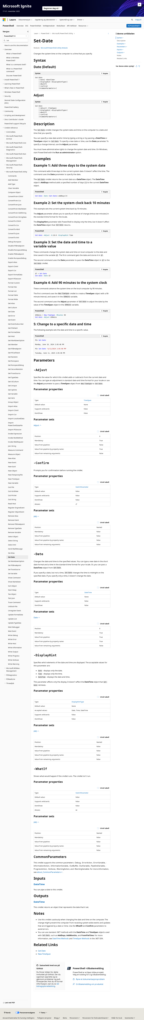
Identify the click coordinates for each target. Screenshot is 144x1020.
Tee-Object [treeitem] (12, 594)
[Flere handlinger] (108, 33)
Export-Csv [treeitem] (12, 270)
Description (121, 41)
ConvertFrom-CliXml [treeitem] (15, 196)
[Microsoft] (4, 19)
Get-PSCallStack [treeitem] (14, 353)
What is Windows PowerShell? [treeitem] (12, 59)
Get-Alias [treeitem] (11, 303)
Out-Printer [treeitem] (12, 495)
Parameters (121, 47)
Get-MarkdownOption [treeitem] (16, 340)
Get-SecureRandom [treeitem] (15, 369)
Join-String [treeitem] (12, 446)
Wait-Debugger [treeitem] (14, 627)
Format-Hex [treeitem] (12, 287)
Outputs (120, 53)
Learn (36, 33)
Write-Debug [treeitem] (13, 635)
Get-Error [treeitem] (11, 316)
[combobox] (15, 36)
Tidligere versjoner (44, 1018)
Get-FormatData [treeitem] (14, 332)
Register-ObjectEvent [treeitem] (16, 512)
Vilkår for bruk (116, 1018)
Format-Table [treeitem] (13, 295)
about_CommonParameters (49, 872)
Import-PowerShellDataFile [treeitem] (15, 424)
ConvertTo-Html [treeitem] (14, 229)
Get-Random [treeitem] (13, 357)
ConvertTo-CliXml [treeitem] (14, 221)
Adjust (36, 425)
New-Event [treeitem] (12, 462)
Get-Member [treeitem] (13, 344)
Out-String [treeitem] (12, 499)
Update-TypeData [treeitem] (14, 623)
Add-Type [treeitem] (11, 184)
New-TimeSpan (44, 954)
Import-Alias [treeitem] (12, 406)
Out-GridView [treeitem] (13, 491)
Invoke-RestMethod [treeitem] (15, 438)
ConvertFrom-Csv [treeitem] (14, 200)
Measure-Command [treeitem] (15, 450)
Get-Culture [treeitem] (12, 307)
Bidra (65, 1018)
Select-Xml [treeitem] (12, 545)
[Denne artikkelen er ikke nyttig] (139, 66)
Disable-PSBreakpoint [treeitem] (16, 246)
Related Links (122, 58)
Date (36, 617)
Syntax (119, 38)
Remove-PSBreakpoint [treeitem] (16, 524)
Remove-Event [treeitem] (13, 520)
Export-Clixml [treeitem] (13, 266)
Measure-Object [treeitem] (14, 454)
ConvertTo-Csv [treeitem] (13, 225)
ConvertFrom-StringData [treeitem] (17, 217)
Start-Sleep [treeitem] (12, 590)
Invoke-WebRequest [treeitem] (15, 442)
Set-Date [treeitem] (11, 557)
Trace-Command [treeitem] (14, 602)
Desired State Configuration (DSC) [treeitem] (14, 101)
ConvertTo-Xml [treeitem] (13, 237)
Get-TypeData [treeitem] (13, 377)
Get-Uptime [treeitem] (12, 390)
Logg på (138, 19)
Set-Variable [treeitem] (12, 573)
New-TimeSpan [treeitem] (13, 479)
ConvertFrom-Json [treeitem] (14, 205)
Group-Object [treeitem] (13, 402)
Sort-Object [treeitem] (12, 586)
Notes (119, 55)
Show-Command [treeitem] (14, 578)
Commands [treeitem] (12, 176)
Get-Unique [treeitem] (12, 386)
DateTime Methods (60, 938)
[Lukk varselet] (139, 4)
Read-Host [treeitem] (12, 504)
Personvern (74, 1018)
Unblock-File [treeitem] (12, 606)
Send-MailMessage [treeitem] (15, 549)
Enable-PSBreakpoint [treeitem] (16, 254)
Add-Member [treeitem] (13, 180)
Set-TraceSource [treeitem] (14, 569)
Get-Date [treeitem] (11, 312)
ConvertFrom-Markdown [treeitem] (17, 209)
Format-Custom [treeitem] (14, 283)
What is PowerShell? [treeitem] (13, 54)
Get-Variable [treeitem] (12, 394)
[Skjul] (28, 31)
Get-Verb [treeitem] (11, 398)
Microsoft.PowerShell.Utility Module (54, 48)
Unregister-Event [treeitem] (14, 611)
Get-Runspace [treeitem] (13, 361)
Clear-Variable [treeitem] (13, 188)
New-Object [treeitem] (12, 471)
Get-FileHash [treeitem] (13, 328)
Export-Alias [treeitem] (12, 262)
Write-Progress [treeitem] (13, 656)
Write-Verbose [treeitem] (13, 660)
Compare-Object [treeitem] (14, 192)
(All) (35, 516)
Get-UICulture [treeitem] (13, 381)
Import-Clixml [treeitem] (13, 410)
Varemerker (129, 1018)
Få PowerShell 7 (134, 26)
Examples (120, 44)
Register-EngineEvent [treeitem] (16, 508)
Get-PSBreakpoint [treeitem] (14, 349)
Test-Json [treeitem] (11, 598)
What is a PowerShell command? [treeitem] (14, 70)
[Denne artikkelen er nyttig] (136, 66)
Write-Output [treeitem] (13, 652)
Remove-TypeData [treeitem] (15, 528)
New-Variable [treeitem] (13, 483)
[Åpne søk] (132, 20)
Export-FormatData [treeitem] (15, 275)
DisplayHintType (78, 702)
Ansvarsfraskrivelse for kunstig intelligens (18, 1018)
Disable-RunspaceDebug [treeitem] (17, 250)
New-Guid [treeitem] (12, 466)
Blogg (56, 1018)
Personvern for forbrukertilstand (94, 1018)
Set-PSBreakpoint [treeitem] (14, 565)
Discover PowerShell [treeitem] (13, 75)
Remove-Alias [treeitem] (13, 516)
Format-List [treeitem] (12, 291)
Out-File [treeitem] (11, 487)
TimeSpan (87, 400)
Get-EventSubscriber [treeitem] (16, 324)
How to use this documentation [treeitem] (16, 45)
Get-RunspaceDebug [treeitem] (16, 365)
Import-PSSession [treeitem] (14, 430)
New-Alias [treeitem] (12, 458)
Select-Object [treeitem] (13, 536)
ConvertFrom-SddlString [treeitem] (17, 213)
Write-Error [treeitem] (12, 639)
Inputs (119, 50)
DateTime (88, 592)
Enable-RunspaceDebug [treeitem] (17, 258)
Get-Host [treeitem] (11, 336)
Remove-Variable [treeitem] (14, 532)
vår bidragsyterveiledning (47, 985)
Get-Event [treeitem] (11, 320)
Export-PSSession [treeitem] (14, 279)
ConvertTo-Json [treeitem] (13, 233)
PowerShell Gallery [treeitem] (11, 107)
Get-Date (42, 951)
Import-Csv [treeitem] (12, 414)
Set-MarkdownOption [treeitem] (16, 561)
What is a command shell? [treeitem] (16, 64)
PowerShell (45, 33)
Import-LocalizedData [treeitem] (16, 418)
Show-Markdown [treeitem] (14, 582)
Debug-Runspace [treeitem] (14, 242)
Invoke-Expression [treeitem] (15, 434)
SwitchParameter (82, 487)
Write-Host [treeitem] (12, 643)
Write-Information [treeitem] (15, 647)
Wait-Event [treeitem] (12, 631)
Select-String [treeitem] (13, 541)
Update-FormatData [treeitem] (15, 615)
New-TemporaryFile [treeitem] (15, 475)
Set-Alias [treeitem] (11, 553)
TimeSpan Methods (81, 938)
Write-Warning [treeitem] (13, 664)
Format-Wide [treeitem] (13, 299)
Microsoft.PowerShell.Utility (62, 33)
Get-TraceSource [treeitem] (14, 373)
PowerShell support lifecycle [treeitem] (15, 124)
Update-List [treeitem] (12, 619)
